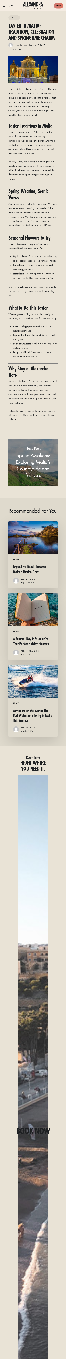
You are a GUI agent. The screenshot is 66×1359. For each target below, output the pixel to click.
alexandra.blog (20, 45)
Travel (14, 17)
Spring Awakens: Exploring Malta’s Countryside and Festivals (33, 462)
